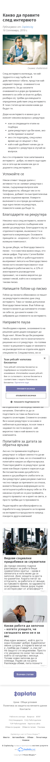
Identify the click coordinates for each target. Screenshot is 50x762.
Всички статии (25, 674)
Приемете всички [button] (26, 388)
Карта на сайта (34, 723)
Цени (16, 702)
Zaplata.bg (27, 26)
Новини (25, 740)
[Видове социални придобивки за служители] (25, 560)
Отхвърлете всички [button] (26, 395)
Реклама (41, 727)
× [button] (44, 358)
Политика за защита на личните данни (25, 705)
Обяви (30, 737)
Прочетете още (22, 382)
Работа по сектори (17, 716)
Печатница (41, 737)
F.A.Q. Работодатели (33, 720)
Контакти (25, 709)
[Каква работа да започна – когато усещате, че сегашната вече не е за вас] (25, 631)
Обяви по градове (12, 727)
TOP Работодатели (18, 723)
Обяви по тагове (29, 727)
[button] (25, 401)
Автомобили (18, 737)
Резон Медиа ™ (29, 755)
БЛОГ (38, 716)
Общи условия (29, 702)
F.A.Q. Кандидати (16, 720)
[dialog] (25, 381)
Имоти (6, 737)
